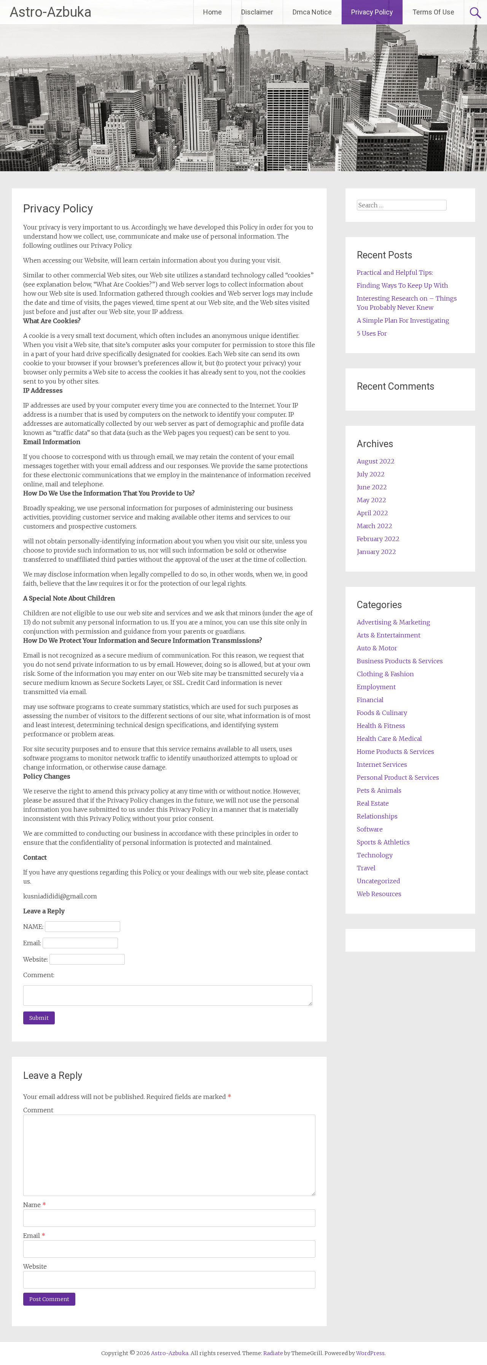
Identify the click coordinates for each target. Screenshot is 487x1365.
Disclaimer (257, 12)
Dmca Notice (312, 12)
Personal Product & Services (398, 777)
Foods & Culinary (382, 713)
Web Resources (379, 894)
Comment (38, 1110)
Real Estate (373, 803)
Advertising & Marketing (393, 622)
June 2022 (372, 487)
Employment (376, 687)
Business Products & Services (400, 661)
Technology (375, 855)
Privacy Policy (372, 12)
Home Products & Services (395, 751)
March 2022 (374, 526)
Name (34, 1205)
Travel (366, 868)
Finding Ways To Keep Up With (402, 285)
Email (34, 1235)
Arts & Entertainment (388, 635)
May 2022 (371, 500)
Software (370, 829)
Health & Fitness (381, 725)
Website (35, 1266)
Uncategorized (378, 881)
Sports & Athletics (383, 842)
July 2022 (371, 474)
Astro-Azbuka (51, 12)
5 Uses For (372, 333)
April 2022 (372, 513)
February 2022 (378, 539)
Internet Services (382, 764)
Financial (370, 700)
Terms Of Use (433, 12)
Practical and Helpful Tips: (395, 272)
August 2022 (376, 461)
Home (212, 12)
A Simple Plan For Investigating (403, 320)
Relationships (377, 816)
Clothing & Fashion (385, 674)
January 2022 (376, 552)
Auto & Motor (377, 648)
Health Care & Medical (389, 738)
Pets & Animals (379, 790)
